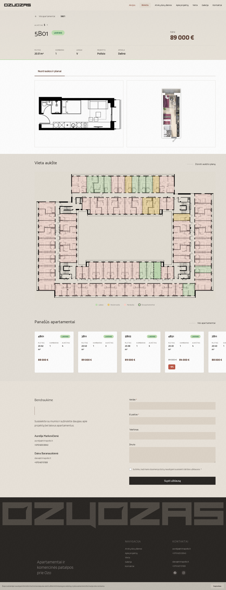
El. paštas (134, 414)
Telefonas (134, 429)
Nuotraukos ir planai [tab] (49, 71)
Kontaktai (217, 5)
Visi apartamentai (206, 323)
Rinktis (145, 5)
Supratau (217, 586)
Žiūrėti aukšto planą (205, 164)
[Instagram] (183, 572)
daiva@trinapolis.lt (43, 458)
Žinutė (132, 444)
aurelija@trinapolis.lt (44, 440)
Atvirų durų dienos (133, 548)
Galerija (205, 5)
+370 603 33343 (41, 445)
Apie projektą (182, 5)
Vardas (133, 399)
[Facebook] (175, 572)
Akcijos (132, 5)
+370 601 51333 (41, 462)
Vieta (195, 5)
